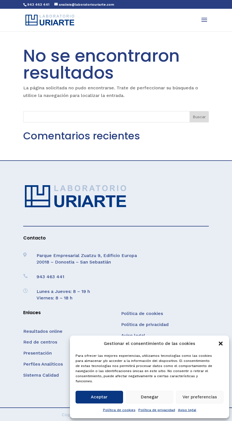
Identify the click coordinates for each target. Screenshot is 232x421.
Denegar (149, 397)
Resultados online (43, 331)
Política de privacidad (156, 410)
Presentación (37, 353)
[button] (221, 343)
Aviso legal (187, 410)
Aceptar (99, 397)
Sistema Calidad (41, 375)
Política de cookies (119, 410)
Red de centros (40, 342)
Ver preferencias (199, 397)
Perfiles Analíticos (43, 364)
